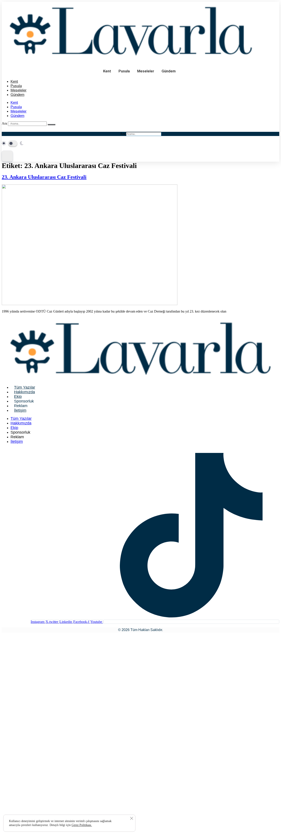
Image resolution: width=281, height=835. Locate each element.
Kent (107, 71)
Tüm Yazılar (24, 387)
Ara (4, 123)
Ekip (18, 396)
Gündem (169, 71)
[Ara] (51, 124)
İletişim (20, 410)
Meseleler (145, 71)
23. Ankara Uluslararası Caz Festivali (44, 177)
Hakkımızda (24, 392)
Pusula (124, 71)
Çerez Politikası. (82, 825)
